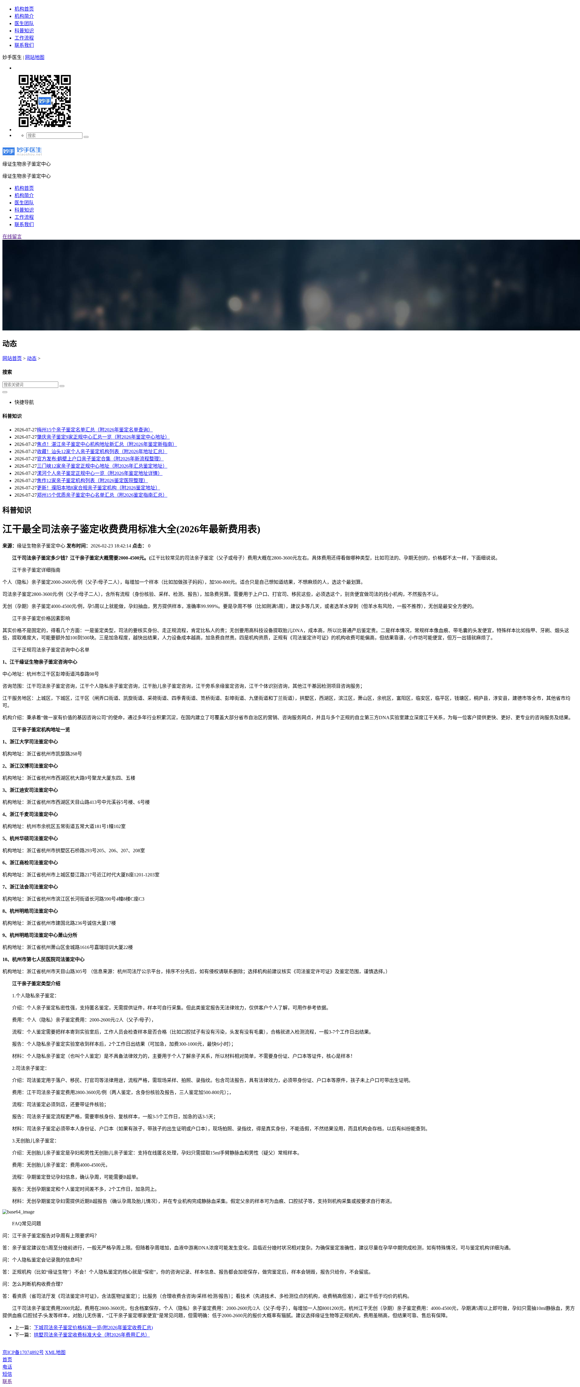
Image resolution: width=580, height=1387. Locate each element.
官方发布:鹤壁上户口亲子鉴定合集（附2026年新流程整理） (100, 458)
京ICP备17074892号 (23, 1352)
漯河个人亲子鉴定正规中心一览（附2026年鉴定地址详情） (100, 473)
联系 (7, 1381)
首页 (7, 1359)
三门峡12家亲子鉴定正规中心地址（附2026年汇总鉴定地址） (102, 466)
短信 (7, 1374)
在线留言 (12, 236)
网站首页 (12, 358)
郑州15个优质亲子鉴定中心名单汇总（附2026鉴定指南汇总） (102, 495)
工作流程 (24, 38)
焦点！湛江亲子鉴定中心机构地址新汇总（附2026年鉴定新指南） (107, 444)
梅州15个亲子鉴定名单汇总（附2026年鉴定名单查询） (95, 429)
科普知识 (24, 30)
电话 (7, 1366)
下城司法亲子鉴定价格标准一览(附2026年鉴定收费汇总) (93, 1327)
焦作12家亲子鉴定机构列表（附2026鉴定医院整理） (92, 480)
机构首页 (24, 8)
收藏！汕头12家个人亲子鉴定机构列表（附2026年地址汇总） (102, 451)
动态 (32, 358)
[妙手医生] (22, 157)
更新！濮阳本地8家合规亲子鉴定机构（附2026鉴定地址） (98, 487)
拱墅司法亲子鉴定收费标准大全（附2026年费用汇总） (92, 1334)
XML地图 (55, 1352)
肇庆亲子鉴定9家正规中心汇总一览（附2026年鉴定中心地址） (103, 437)
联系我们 (24, 45)
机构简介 (24, 16)
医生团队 (24, 23)
